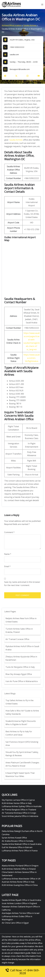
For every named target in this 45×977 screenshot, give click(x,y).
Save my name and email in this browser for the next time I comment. (22, 584)
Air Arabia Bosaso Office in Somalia (17, 841)
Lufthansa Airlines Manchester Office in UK (21, 878)
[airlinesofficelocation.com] (11, 4)
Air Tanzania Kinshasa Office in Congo (19, 813)
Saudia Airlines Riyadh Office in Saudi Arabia (21, 900)
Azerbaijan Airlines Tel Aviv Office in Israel (20, 913)
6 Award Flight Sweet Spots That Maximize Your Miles (20, 775)
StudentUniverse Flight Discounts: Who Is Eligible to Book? (21, 723)
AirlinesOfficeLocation (11, 25)
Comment (9, 532)
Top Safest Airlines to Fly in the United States (19, 702)
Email (7, 566)
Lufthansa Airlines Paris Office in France (20, 850)
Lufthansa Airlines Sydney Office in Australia (21, 806)
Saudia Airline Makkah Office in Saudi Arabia (21, 844)
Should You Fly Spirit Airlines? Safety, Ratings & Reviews (22, 754)
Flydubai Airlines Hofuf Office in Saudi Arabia (22, 648)
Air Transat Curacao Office (17, 639)
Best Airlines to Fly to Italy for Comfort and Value (19, 733)
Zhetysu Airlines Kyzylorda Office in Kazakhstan (21, 658)
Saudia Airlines (30, 25)
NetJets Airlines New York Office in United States (21, 620)
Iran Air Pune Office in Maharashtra (22, 681)
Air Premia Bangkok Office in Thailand (19, 809)
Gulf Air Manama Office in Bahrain (17, 847)
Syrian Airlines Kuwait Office (14, 837)
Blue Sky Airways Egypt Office (19, 674)
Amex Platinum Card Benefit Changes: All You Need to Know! (22, 764)
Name (7, 554)
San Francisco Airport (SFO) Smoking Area (22, 743)
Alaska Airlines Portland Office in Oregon (20, 865)
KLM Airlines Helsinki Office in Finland (19, 869)
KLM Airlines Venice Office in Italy (17, 803)
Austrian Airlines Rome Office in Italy (18, 881)
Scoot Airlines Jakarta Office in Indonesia (20, 816)
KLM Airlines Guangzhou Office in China (20, 885)
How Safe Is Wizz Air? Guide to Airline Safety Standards (22, 712)
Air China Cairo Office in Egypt (15, 922)
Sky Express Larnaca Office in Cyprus (18, 800)
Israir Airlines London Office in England (19, 903)
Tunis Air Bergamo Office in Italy (20, 667)
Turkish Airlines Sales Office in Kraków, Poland (19, 630)
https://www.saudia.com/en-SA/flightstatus (32, 358)
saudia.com (14, 54)
